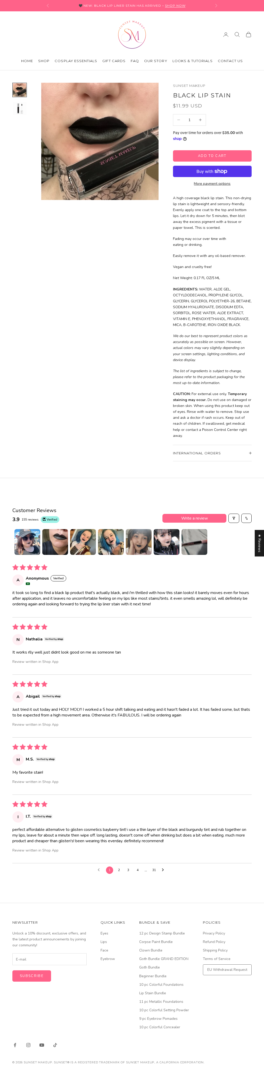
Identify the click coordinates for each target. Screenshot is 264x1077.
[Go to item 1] (19, 90)
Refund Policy (214, 941)
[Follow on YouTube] (41, 1045)
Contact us (230, 61)
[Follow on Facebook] (15, 1045)
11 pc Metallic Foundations (161, 1001)
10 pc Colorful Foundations (161, 984)
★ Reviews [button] (259, 543)
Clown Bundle (150, 950)
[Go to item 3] (83, 542)
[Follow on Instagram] (28, 1045)
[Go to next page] (164, 870)
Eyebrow (108, 958)
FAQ (135, 61)
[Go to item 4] (111, 542)
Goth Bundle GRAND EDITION (163, 958)
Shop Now (175, 5)
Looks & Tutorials (192, 61)
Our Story (155, 61)
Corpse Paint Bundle (156, 941)
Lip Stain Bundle (152, 993)
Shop (44, 61)
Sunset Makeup (189, 86)
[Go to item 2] (19, 108)
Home (27, 61)
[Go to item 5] (139, 542)
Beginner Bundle (153, 976)
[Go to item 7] (194, 542)
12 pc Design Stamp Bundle (162, 933)
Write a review (194, 518)
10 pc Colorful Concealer (159, 1027)
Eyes (104, 933)
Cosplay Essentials (76, 61)
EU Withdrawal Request (227, 969)
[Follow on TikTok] (55, 1045)
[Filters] (233, 518)
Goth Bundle (149, 967)
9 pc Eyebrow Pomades (158, 1018)
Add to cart (212, 156)
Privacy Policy (214, 933)
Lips (104, 941)
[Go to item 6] (166, 542)
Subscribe (32, 976)
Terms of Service (216, 958)
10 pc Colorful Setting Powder (164, 1010)
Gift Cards (114, 61)
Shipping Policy (215, 950)
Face (104, 950)
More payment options (212, 183)
